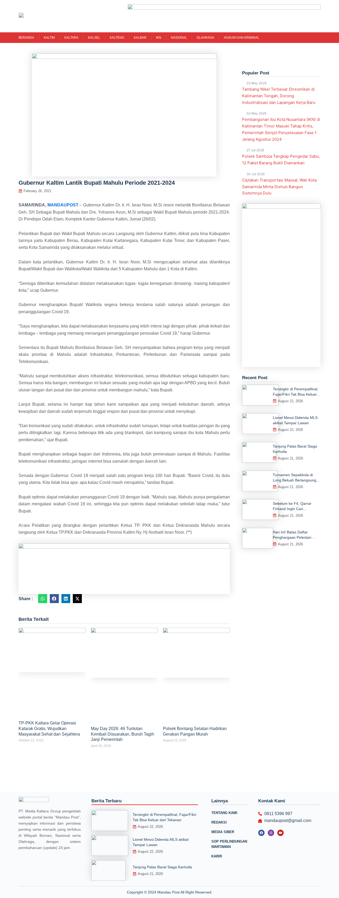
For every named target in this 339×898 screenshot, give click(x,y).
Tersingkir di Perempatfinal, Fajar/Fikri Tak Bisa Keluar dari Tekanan (295, 394)
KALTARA (71, 37)
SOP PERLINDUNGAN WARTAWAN (229, 844)
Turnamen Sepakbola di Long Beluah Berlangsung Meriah (294, 480)
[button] (42, 598)
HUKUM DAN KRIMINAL (241, 37)
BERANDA (26, 37)
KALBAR (140, 37)
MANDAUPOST (62, 205)
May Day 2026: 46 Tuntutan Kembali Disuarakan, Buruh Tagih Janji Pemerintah (122, 734)
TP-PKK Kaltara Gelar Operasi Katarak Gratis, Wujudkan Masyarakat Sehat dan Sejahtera (49, 728)
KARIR (216, 856)
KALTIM (49, 37)
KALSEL (94, 37)
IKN (158, 37)
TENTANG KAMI (224, 813)
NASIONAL (179, 37)
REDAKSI (219, 822)
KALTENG (117, 37)
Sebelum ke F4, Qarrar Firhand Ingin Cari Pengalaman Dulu (292, 508)
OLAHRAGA (205, 37)
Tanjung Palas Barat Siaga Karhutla (162, 867)
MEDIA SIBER (222, 832)
